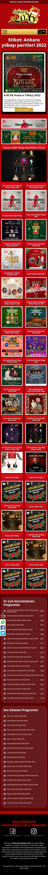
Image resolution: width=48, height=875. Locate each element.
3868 (42, 657)
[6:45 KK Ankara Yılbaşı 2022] (24, 73)
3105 (42, 689)
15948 (41, 611)
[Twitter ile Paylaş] (3, 633)
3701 (42, 662)
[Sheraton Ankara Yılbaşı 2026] (24, 123)
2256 (42, 694)
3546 (42, 671)
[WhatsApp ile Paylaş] (3, 622)
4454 (42, 648)
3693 (42, 666)
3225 (42, 684)
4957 (42, 639)
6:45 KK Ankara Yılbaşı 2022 (22, 95)
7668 (42, 620)
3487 (42, 675)
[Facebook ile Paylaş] (3, 627)
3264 (42, 680)
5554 (42, 630)
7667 (42, 625)
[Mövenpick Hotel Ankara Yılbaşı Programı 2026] (24, 137)
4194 (42, 652)
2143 (42, 698)
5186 (42, 634)
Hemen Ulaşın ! (24, 110)
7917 (42, 616)
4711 (42, 643)
